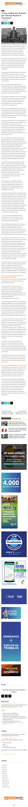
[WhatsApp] (8, 23)
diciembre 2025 (5, 781)
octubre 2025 (5, 785)
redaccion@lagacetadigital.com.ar (9, 707)
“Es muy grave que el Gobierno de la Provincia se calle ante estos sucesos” (21, 413)
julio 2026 (4, 767)
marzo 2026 (4, 775)
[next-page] (4, 441)
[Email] (11, 23)
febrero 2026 (5, 777)
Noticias (3, 10)
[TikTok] (9, 696)
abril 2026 (4, 773)
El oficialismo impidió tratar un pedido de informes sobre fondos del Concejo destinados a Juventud (17, 423)
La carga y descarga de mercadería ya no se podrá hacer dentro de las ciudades (7, 413)
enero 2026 (4, 779)
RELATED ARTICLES (6, 418)
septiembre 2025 (6, 787)
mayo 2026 (4, 771)
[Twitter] (5, 23)
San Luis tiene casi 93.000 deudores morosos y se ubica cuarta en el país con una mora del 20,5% (17, 430)
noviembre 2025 (5, 783)
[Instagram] (6, 696)
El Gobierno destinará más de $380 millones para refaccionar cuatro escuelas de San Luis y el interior (17, 436)
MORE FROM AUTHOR (16, 418)
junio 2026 (4, 769)
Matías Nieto (5, 20)
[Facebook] (2, 23)
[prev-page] (2, 441)
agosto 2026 (4, 765)
